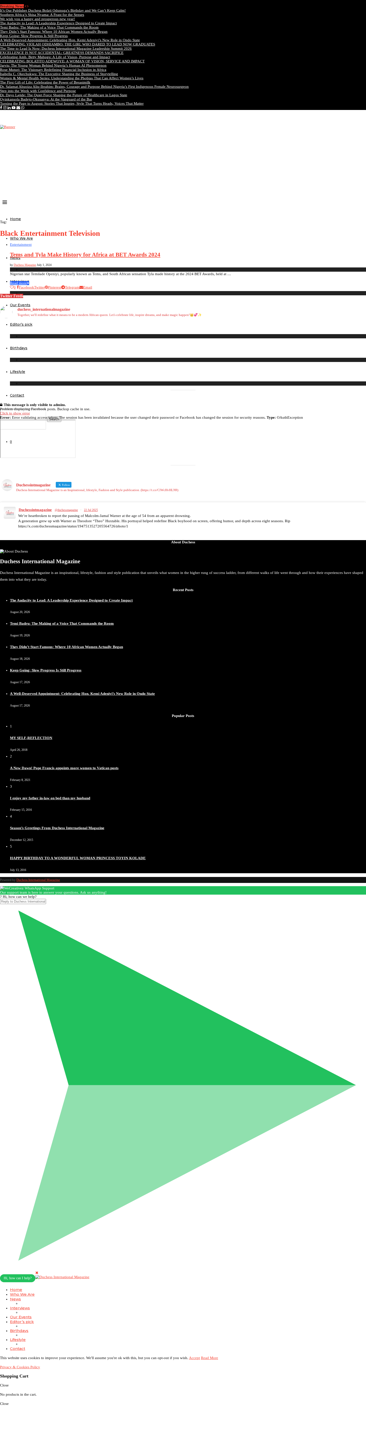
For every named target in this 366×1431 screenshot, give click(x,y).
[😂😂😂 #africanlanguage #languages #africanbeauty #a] (229, 369)
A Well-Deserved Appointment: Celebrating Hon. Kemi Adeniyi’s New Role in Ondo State (70, 40)
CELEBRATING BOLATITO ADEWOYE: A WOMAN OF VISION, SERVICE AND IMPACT (72, 61)
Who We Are (21, 238)
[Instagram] (4, 108)
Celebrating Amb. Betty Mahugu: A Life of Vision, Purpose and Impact (55, 57)
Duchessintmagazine (35, 510)
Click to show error (15, 413)
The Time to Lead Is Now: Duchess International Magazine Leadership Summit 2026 (66, 49)
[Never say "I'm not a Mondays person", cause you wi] (321, 328)
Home (15, 219)
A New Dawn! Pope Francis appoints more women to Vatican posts (64, 768)
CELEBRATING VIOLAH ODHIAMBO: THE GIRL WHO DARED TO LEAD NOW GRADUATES (77, 44)
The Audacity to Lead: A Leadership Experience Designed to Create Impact (58, 23)
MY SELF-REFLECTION (31, 738)
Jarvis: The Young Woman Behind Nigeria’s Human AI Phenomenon (53, 65)
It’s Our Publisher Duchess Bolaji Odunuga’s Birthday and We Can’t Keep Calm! (63, 10)
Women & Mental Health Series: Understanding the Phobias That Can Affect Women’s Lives (71, 78)
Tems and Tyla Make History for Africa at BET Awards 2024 (85, 255)
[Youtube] (13, 108)
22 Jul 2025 (91, 510)
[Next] (27, 6)
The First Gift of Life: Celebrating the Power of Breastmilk (45, 82)
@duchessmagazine (66, 510)
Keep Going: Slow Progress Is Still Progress (34, 36)
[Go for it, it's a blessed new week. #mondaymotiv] (137, 367)
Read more (18, 283)
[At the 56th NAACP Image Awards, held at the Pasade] (137, 341)
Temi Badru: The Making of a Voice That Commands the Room (49, 27)
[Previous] (25, 6)
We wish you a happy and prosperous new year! (37, 19)
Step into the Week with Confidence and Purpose (38, 91)
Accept (194, 1358)
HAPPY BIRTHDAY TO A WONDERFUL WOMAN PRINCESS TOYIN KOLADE (78, 858)
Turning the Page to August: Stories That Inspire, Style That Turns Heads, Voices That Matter (72, 103)
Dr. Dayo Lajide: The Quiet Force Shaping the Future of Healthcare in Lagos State (63, 95)
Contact (17, 395)
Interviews (20, 1308)
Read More (209, 1358)
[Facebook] (1, 108)
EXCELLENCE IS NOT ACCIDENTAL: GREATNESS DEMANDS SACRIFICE (61, 53)
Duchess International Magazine (38, 880)
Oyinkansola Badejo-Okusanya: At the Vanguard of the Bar (46, 99)
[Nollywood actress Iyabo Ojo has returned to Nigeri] (229, 343)
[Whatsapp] (22, 108)
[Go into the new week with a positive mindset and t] (45, 369)
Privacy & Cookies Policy (20, 1367)
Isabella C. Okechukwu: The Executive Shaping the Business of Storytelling (59, 74)
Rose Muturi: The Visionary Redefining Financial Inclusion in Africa (53, 70)
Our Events (21, 1317)
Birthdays (19, 1330)
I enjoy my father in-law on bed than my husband (50, 798)
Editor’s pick (22, 1321)
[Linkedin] (9, 108)
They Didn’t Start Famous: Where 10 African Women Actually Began (54, 32)
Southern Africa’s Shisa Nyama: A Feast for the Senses (42, 15)
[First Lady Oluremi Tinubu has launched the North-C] (45, 334)
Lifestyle (18, 1339)
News (15, 1299)
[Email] (18, 108)
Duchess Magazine (25, 265)
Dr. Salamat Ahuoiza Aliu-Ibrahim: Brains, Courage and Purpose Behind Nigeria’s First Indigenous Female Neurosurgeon (94, 87)
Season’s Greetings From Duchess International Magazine (57, 828)
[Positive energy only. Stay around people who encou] (321, 369)
